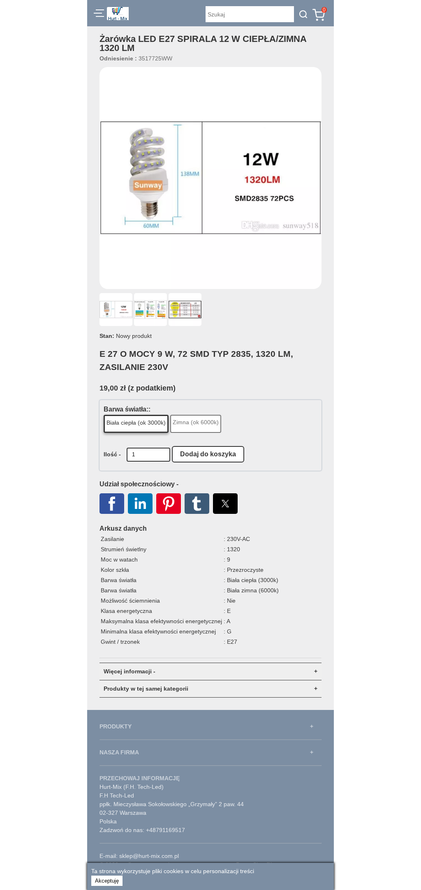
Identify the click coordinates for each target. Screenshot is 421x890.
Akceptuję (107, 881)
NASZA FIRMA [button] (119, 752)
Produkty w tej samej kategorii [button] (146, 688)
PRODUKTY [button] (115, 726)
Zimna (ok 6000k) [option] (196, 422)
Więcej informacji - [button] (129, 671)
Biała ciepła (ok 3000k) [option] (136, 422)
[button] (99, 14)
